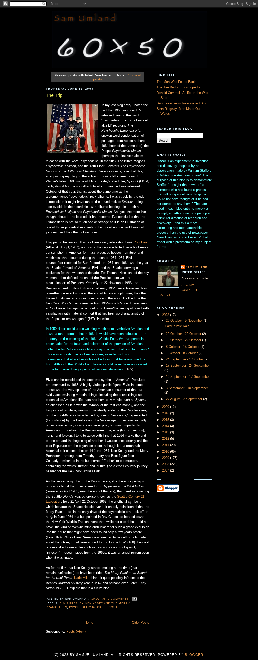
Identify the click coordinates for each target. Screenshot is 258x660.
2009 (166, 458)
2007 (166, 470)
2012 (166, 439)
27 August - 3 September (184, 399)
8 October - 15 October (183, 347)
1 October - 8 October (182, 353)
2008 (166, 464)
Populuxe (140, 242)
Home (89, 622)
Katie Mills (81, 578)
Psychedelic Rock (85, 607)
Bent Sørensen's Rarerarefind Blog (182, 103)
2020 (166, 407)
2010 (166, 451)
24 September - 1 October (185, 359)
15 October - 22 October (184, 340)
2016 (166, 413)
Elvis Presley (71, 603)
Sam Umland (196, 267)
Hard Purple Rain (177, 326)
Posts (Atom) (76, 631)
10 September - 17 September (188, 377)
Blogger (194, 655)
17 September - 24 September (188, 365)
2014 (166, 426)
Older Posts (140, 622)
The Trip (54, 95)
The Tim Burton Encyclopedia (178, 87)
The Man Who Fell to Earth (176, 82)
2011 (166, 445)
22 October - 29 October (184, 334)
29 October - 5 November (185, 320)
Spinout (111, 607)
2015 (166, 420)
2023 (166, 315)
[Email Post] (134, 598)
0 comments (118, 598)
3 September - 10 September (187, 388)
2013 (166, 432)
